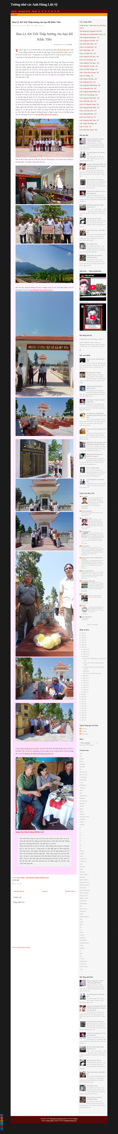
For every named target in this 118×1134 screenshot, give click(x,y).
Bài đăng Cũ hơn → (70, 891)
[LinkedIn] (2, 1129)
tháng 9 (85, 656)
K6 (52, 11)
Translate (91, 745)
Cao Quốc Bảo (83, 777)
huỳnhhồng (82, 819)
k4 (80, 835)
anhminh (82, 758)
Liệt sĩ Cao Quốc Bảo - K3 (88, 47)
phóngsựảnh (83, 911)
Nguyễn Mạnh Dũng (85, 890)
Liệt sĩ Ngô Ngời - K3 (87, 50)
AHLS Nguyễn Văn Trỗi (24, 11)
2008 (83, 717)
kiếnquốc (82, 853)
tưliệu (81, 953)
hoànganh (82, 814)
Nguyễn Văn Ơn (84, 895)
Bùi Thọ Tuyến (83, 774)
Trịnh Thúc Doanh (84, 943)
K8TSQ (83, 605)
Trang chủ (13, 11)
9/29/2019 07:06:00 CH (20, 25)
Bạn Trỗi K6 (84, 496)
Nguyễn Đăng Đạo (84, 879)
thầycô (81, 924)
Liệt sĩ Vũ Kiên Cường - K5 (88, 69)
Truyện (81, 945)
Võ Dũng (82, 958)
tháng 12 (85, 649)
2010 (83, 713)
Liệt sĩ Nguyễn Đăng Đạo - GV (89, 37)
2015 (83, 701)
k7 (80, 843)
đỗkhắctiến (19, 883)
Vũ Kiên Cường (83, 966)
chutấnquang (83, 785)
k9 (80, 848)
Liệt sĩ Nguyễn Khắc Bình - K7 (89, 107)
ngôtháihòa (82, 877)
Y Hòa (81, 969)
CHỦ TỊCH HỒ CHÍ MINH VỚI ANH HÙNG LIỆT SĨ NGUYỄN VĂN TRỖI (96, 415)
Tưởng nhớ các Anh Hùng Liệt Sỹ (34, 4)
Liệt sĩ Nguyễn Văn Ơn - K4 (89, 66)
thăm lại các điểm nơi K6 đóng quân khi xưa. (39, 753)
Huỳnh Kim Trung (84, 816)
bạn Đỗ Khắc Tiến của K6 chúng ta (47, 114)
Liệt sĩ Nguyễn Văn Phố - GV (89, 41)
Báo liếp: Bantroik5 (86, 511)
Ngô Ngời (82, 872)
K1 (39, 11)
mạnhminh (82, 866)
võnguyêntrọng (83, 961)
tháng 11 (85, 651)
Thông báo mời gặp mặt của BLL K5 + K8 (91, 547)
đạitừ (81, 793)
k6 (80, 840)
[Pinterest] (2, 1126)
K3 (42, 11)
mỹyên (81, 869)
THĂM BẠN (86, 671)
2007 (83, 720)
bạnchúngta (82, 766)
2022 (83, 640)
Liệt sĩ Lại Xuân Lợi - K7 (88, 117)
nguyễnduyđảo (83, 900)
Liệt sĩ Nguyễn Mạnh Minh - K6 (90, 92)
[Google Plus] (2, 1118)
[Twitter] (2, 1123)
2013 (83, 706)
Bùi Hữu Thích (83, 772)
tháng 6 (85, 680)
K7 (55, 11)
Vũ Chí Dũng (83, 964)
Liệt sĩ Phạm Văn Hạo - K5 (88, 79)
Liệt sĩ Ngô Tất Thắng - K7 (88, 123)
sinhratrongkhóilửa (84, 916)
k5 (80, 837)
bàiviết (81, 761)
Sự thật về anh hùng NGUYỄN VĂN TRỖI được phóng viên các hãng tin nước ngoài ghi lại (96, 166)
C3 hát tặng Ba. (85, 618)
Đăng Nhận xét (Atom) (24, 947)
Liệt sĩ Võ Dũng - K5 (86, 76)
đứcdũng (82, 806)
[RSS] (2, 1120)
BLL (81, 769)
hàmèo (81, 811)
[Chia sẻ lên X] (16, 880)
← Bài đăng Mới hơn (18, 891)
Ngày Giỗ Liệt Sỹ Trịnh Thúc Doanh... (92, 673)
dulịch (81, 790)
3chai (81, 753)
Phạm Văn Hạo (83, 908)
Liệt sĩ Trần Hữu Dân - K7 (88, 111)
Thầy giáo (34, 11)
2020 (83, 644)
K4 (45, 11)
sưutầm (81, 922)
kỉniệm (81, 856)
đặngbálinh (82, 798)
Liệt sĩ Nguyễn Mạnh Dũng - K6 (90, 85)
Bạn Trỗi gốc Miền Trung (88, 581)
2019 (83, 647)
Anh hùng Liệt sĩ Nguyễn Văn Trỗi (91, 31)
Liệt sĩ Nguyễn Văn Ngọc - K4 (89, 63)
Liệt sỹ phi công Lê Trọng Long (95, 179)
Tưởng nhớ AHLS (84, 302)
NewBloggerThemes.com (70, 1120)
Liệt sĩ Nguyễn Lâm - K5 (88, 82)
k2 (80, 830)
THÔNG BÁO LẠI (85, 560)
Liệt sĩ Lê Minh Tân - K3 (88, 53)
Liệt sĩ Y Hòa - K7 (85, 126)
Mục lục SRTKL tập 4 (86, 572)
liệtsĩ (81, 864)
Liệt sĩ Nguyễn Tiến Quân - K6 (89, 98)
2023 (83, 637)
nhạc (81, 906)
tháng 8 (85, 675)
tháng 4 (85, 685)
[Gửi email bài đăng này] (13, 880)
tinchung (82, 935)
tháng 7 (85, 678)
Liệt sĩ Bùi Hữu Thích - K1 (88, 44)
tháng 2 (85, 689)
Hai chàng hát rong (92, 244)
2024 (83, 635)
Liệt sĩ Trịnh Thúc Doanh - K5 (89, 72)
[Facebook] (2, 1115)
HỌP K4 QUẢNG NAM (93, 582)
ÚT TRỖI (83, 594)
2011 (83, 710)
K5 (49, 11)
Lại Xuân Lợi (83, 858)
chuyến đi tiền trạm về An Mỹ (29, 748)
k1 (80, 827)
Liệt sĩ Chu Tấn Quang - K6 (88, 95)
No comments (40, 25)
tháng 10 (85, 654)
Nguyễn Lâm (83, 887)
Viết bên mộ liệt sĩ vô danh (93, 372)
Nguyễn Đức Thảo (84, 882)
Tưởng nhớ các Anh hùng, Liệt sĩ (91, 339)
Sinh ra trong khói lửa (87, 570)
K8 (58, 11)
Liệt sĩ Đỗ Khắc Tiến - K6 (88, 101)
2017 (83, 696)
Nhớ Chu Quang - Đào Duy (94, 218)
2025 (83, 633)
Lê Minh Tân (83, 861)
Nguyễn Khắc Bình (84, 885)
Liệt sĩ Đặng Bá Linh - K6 (88, 88)
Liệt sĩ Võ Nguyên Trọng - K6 (89, 104)
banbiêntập (82, 764)
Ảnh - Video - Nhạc (86, 518)
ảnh (15, 883)
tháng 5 (85, 682)
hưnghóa (82, 822)
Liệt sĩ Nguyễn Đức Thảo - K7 (89, 120)
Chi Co (81, 782)
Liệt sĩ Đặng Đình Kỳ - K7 (88, 114)
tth (80, 951)
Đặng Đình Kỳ (83, 795)
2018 (83, 694)
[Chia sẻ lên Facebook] (18, 880)
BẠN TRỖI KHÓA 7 (86, 617)
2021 (83, 642)
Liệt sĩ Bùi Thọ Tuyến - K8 (88, 130)
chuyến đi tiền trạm (63, 50)
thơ (80, 927)
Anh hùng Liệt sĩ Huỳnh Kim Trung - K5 (93, 34)
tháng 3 (85, 687)
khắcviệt (82, 851)
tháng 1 (85, 692)
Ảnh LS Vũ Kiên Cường (92, 468)
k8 (80, 845)
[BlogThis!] (15, 880)
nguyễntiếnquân (83, 903)
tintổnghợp (82, 937)
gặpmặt (81, 809)
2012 (83, 708)
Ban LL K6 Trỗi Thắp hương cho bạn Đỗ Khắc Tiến (36, 22)
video (81, 956)
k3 (80, 832)
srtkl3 (81, 919)
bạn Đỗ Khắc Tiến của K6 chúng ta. (41, 290)
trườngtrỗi (82, 948)
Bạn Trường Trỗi (85, 531)
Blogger (96, 624)
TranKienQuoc (85, 734)
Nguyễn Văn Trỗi (84, 898)
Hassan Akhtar (50, 1120)
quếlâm (81, 914)
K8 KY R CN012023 (93, 519)
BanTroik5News (85, 546)
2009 (83, 715)
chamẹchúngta (83, 780)
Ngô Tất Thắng (83, 874)
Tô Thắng (83, 731)
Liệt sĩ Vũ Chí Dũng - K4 (88, 60)
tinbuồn (81, 932)
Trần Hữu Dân (83, 940)
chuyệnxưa (82, 787)
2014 (83, 703)
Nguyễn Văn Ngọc (84, 893)
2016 (83, 699)
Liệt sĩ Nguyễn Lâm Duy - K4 (89, 56)
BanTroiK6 (84, 728)
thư (80, 929)
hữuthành (82, 824)
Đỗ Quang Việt (83, 801)
